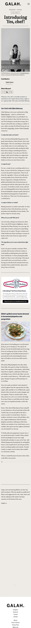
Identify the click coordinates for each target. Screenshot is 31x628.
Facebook (15, 612)
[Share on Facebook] (3, 92)
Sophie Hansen (9, 82)
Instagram (15, 609)
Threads (15, 614)
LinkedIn (15, 616)
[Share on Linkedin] (7, 92)
